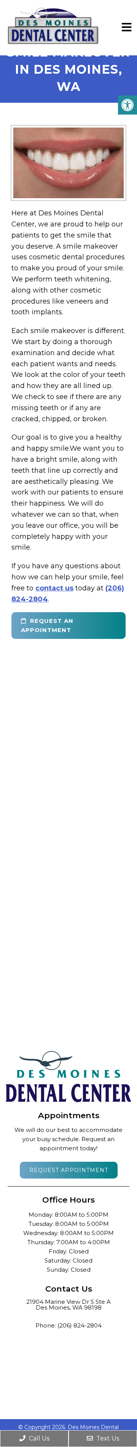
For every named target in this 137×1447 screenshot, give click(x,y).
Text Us (107, 1438)
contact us (54, 588)
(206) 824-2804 (79, 1325)
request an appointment (47, 625)
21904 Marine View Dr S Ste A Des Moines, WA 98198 (68, 1304)
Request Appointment (68, 1170)
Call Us (38, 1438)
